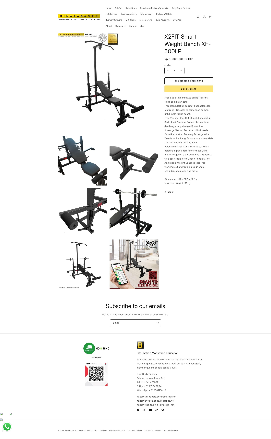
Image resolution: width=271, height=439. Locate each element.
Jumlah (167, 65)
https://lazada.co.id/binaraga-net (155, 404)
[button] (120, 26)
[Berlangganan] (158, 322)
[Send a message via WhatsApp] (7, 426)
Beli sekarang (188, 88)
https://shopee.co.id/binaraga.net (155, 400)
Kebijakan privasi (135, 430)
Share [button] (170, 192)
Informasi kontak (171, 430)
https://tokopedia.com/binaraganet (156, 396)
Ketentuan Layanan (153, 430)
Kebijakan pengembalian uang (112, 430)
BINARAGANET (71, 430)
